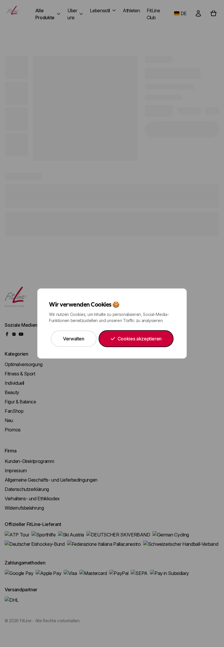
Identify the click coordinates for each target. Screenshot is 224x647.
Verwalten (73, 339)
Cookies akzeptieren (140, 339)
